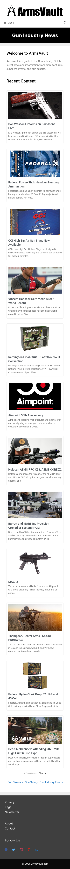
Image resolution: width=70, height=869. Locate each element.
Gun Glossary (15, 782)
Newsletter (12, 812)
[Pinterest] (29, 849)
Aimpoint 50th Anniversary (25, 415)
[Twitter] (13, 849)
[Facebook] (6, 849)
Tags (8, 807)
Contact (10, 828)
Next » (42, 773)
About (9, 823)
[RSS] (36, 849)
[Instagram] (21, 849)
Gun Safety (31, 782)
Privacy (9, 802)
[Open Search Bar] (65, 23)
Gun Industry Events (51, 782)
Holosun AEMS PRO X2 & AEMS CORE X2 (35, 469)
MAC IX (13, 581)
